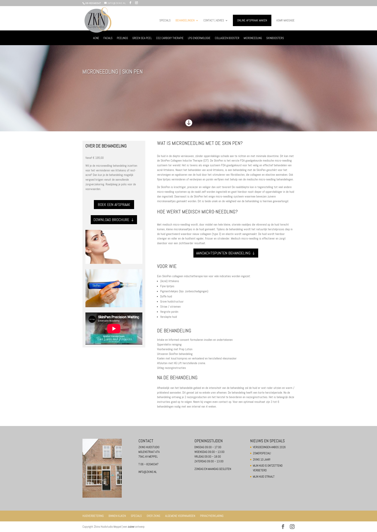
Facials (108, 38)
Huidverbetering (93, 516)
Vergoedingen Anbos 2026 (269, 447)
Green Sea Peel (142, 38)
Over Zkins (153, 516)
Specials (165, 20)
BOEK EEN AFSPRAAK (114, 204)
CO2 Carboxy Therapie (170, 38)
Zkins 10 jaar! (261, 459)
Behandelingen (185, 20)
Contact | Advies (213, 20)
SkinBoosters (275, 38)
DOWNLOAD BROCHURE (111, 219)
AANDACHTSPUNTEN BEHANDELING (223, 253)
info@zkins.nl (147, 472)
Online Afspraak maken (252, 20)
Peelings (122, 38)
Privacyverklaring (211, 516)
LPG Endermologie (199, 38)
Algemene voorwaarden (180, 516)
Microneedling (253, 38)
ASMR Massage (285, 20)
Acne (96, 38)
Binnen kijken (117, 516)
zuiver (131, 526)
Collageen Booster (227, 38)
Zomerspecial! (262, 453)
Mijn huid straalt (264, 476)
